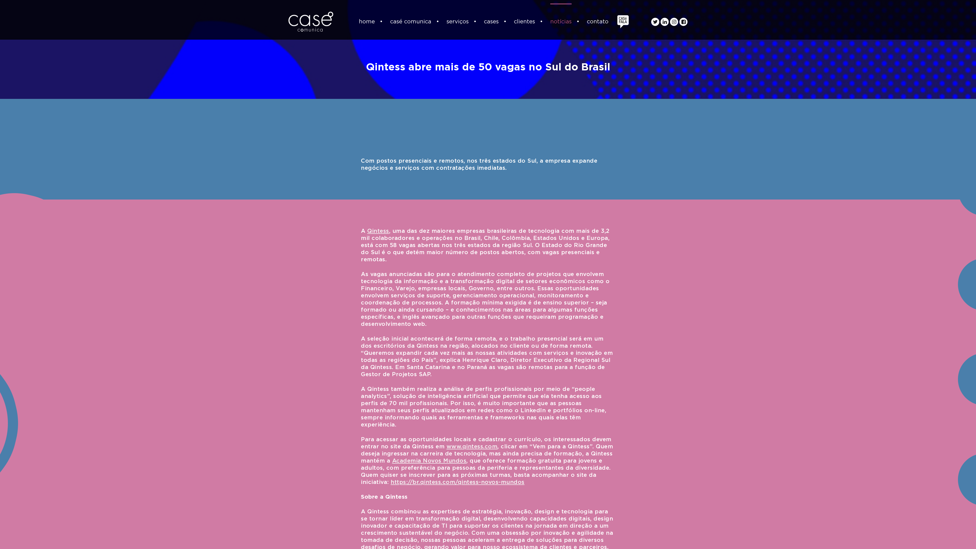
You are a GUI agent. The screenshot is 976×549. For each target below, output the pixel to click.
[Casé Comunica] (310, 22)
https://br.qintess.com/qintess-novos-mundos (458, 482)
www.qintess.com (472, 446)
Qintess (378, 231)
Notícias (561, 21)
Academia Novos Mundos (429, 461)
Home (367, 21)
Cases (491, 21)
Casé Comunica (410, 21)
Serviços (458, 21)
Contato (597, 21)
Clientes (524, 21)
